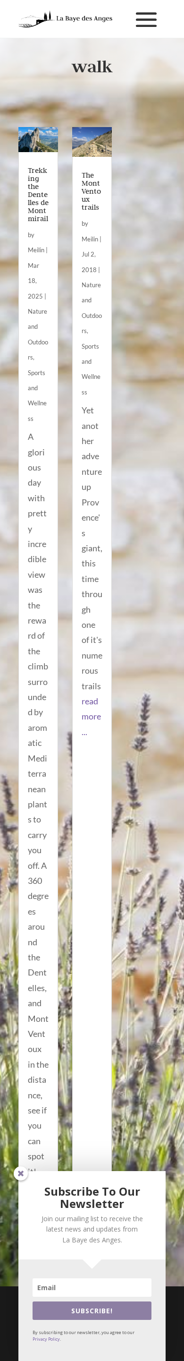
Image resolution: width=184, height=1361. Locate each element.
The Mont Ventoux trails (91, 191)
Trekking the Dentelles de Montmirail (38, 194)
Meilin (36, 250)
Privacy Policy (46, 1339)
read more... (91, 716)
